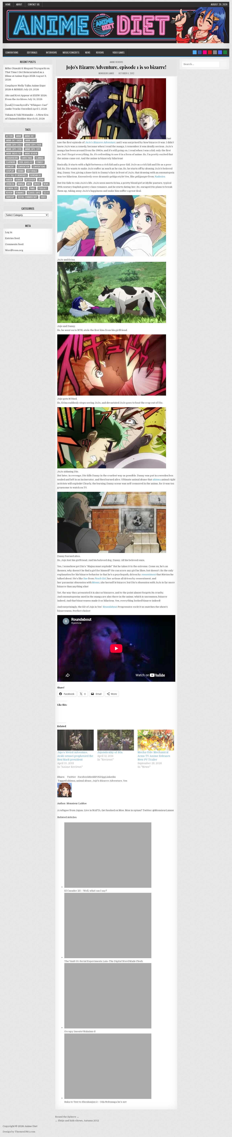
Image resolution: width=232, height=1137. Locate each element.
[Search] (215, 52)
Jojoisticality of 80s (110, 752)
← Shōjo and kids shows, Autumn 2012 (77, 1120)
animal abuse (83, 780)
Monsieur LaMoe (106, 73)
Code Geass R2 (26, 162)
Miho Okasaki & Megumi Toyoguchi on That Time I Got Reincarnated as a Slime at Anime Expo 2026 (27, 72)
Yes (125, 780)
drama (20, 171)
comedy (40, 162)
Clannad (40, 158)
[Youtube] (210, 52)
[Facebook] (200, 52)
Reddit (93, 777)
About (19, 4)
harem (9, 179)
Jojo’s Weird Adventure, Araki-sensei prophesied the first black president (75, 756)
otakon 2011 (12, 188)
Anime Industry (13, 153)
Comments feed (14, 244)
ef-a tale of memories (16, 175)
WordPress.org (14, 250)
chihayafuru (12, 158)
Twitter (71, 777)
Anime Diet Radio (14, 140)
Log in (8, 232)
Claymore (10, 162)
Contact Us (34, 4)
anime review (31, 153)
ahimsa (157, 479)
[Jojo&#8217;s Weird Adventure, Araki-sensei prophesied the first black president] (75, 740)
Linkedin (110, 777)
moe (29, 184)
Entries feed (12, 238)
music (37, 184)
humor (18, 179)
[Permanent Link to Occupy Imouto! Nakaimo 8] (107, 1027)
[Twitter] (194, 52)
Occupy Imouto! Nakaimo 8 (80, 1031)
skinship (10, 197)
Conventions (11, 52)
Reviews (100, 52)
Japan (41, 179)
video (43, 197)
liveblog (10, 184)
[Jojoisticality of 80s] (115, 740)
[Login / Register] (225, 52)
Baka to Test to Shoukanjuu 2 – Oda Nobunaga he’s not (95, 1102)
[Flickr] (205, 52)
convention (23, 166)
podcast (42, 188)
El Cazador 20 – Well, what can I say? (85, 890)
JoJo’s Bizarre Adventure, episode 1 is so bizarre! (116, 67)
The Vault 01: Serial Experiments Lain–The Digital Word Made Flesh (103, 961)
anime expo (30, 140)
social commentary (27, 197)
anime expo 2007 (14, 145)
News (87, 52)
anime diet (30, 136)
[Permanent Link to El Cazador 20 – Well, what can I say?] (107, 887)
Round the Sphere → (67, 1116)
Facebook (83, 777)
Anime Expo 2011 (32, 149)
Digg (102, 777)
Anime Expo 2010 (14, 149)
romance (20, 192)
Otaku (24, 188)
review (9, 192)
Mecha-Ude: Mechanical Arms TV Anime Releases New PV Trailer (154, 756)
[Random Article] (220, 52)
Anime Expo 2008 (33, 145)
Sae (85, 578)
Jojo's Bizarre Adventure (107, 780)
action (9, 136)
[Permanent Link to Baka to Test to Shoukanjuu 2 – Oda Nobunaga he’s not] (107, 1098)
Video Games (119, 52)
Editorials (32, 52)
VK (98, 777)
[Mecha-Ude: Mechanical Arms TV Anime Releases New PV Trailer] (156, 740)
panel (32, 188)
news (46, 184)
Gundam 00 (35, 175)
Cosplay (10, 171)
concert (10, 166)
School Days (34, 192)
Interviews (51, 52)
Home (8, 4)
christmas (26, 158)
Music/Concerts (71, 52)
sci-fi (46, 192)
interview (30, 179)
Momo (96, 582)
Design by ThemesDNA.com (19, 1131)
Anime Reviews (116, 62)
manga (21, 184)
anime (18, 136)
